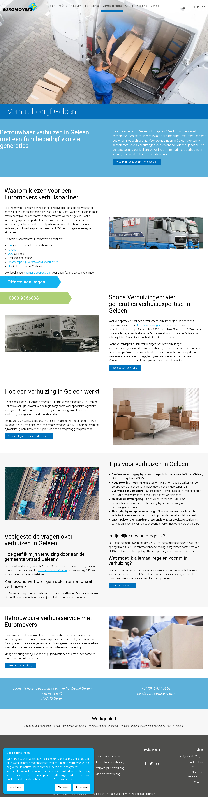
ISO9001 (13, 249)
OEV (10, 245)
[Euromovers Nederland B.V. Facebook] (146, 763)
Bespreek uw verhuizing (124, 367)
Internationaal (92, 5)
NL (194, 7)
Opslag (129, 5)
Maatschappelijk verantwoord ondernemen (33, 262)
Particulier (75, 5)
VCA (10, 253)
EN (199, 7)
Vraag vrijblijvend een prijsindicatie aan (136, 161)
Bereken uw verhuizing (20, 665)
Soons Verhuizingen (149, 325)
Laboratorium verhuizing (110, 762)
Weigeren (63, 787)
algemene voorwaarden (37, 272)
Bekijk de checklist (122, 585)
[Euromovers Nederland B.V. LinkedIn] (157, 763)
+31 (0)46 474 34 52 (156, 688)
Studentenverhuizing (108, 774)
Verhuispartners (112, 5)
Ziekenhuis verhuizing (108, 756)
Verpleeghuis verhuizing (110, 768)
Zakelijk (63, 5)
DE (203, 7)
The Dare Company (115, 793)
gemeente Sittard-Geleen (52, 570)
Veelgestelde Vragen (191, 756)
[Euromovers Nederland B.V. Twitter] (151, 763)
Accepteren (82, 787)
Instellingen (15, 787)
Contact (155, 5)
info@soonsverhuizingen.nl (156, 693)
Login (188, 7)
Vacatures (141, 5)
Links (200, 749)
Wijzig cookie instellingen (142, 794)
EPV (10, 266)
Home (51, 5)
